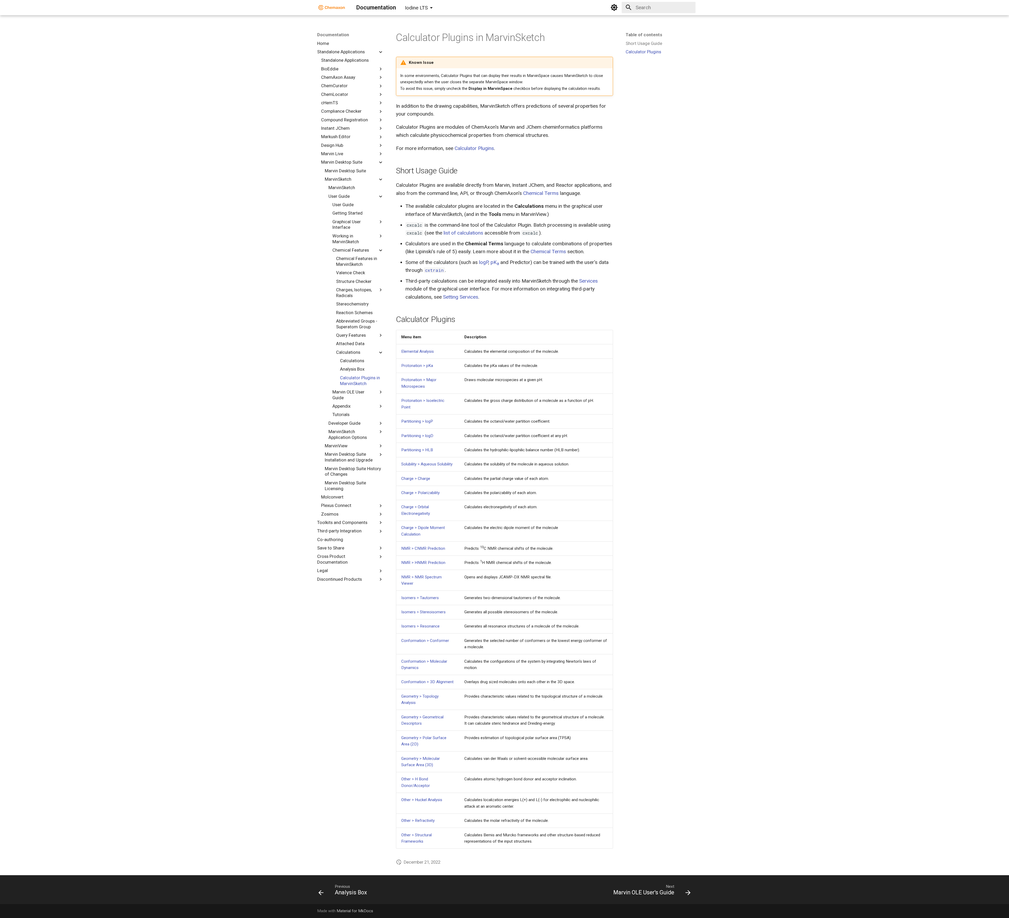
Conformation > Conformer (425, 640)
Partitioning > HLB (417, 450)
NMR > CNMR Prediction (423, 548)
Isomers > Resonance (420, 626)
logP (483, 262)
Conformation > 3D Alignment (427, 682)
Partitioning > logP (417, 421)
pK (495, 262)
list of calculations (463, 233)
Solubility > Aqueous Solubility (426, 464)
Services (588, 281)
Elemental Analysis (417, 351)
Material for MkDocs (355, 911)
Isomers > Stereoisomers (423, 612)
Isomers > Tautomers (420, 597)
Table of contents (644, 34)
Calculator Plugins (474, 148)
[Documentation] (332, 7)
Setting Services (460, 297)
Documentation (333, 34)
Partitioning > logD (417, 435)
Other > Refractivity (418, 820)
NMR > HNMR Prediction (423, 562)
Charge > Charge (415, 478)
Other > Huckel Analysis (421, 799)
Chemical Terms (541, 193)
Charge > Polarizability (420, 492)
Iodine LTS (416, 8)
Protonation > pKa (417, 365)
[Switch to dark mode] (614, 7)
